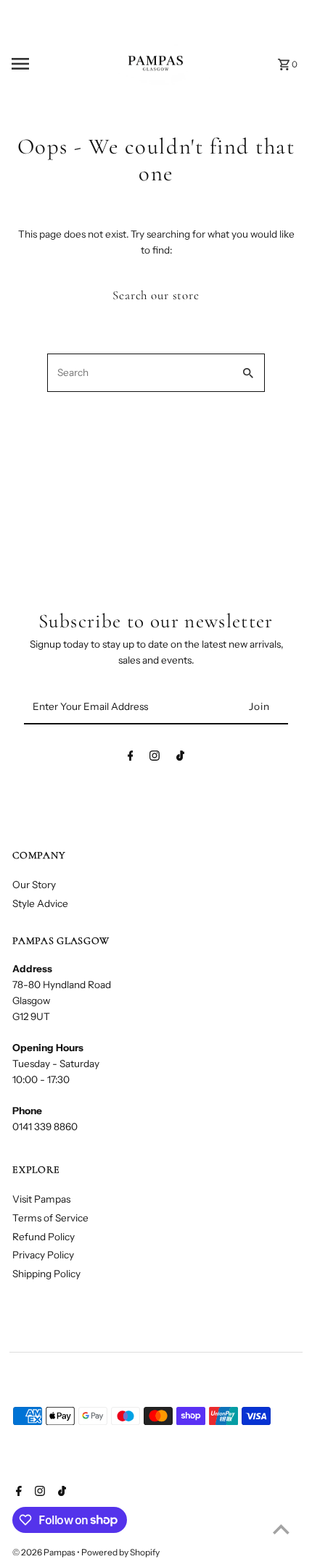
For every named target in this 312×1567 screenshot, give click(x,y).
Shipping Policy (46, 1273)
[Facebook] (131, 758)
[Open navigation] (42, 64)
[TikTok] (180, 758)
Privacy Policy (43, 1255)
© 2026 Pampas (44, 1552)
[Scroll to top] (281, 1529)
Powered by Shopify (120, 1552)
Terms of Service (50, 1218)
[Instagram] (154, 758)
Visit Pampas (41, 1199)
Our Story (34, 884)
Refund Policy (43, 1236)
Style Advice (40, 903)
